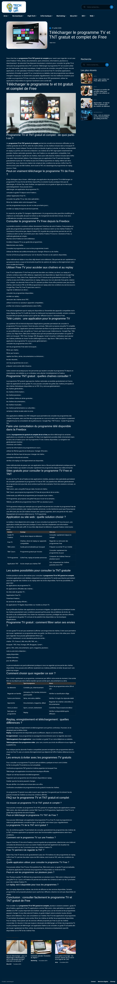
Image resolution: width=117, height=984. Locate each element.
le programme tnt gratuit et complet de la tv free (29, 435)
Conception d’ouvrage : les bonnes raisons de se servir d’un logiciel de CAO (64, 957)
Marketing (34, 960)
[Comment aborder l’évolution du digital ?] (41, 947)
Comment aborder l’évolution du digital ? (40, 956)
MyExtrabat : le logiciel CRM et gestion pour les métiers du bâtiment (102, 104)
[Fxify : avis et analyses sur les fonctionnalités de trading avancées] (86, 115)
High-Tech (52, 42)
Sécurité (8, 964)
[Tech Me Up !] (14, 7)
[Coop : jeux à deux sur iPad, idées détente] (86, 78)
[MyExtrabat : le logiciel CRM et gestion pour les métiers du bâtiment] (86, 103)
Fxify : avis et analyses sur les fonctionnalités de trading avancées (102, 116)
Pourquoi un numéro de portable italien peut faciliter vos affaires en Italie (102, 92)
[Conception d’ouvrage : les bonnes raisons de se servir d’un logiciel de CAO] (65, 947)
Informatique (98, 112)
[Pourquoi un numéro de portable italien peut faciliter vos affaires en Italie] (86, 91)
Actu (56, 962)
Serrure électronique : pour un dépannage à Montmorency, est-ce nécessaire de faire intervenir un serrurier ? (16, 958)
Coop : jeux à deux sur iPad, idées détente (101, 80)
